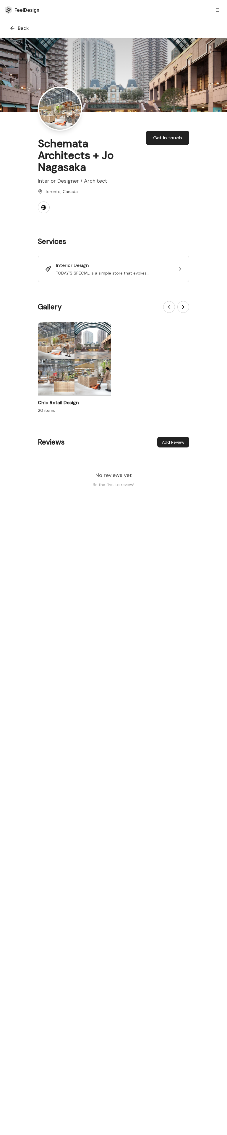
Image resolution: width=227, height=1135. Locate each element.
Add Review (173, 442)
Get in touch (167, 138)
